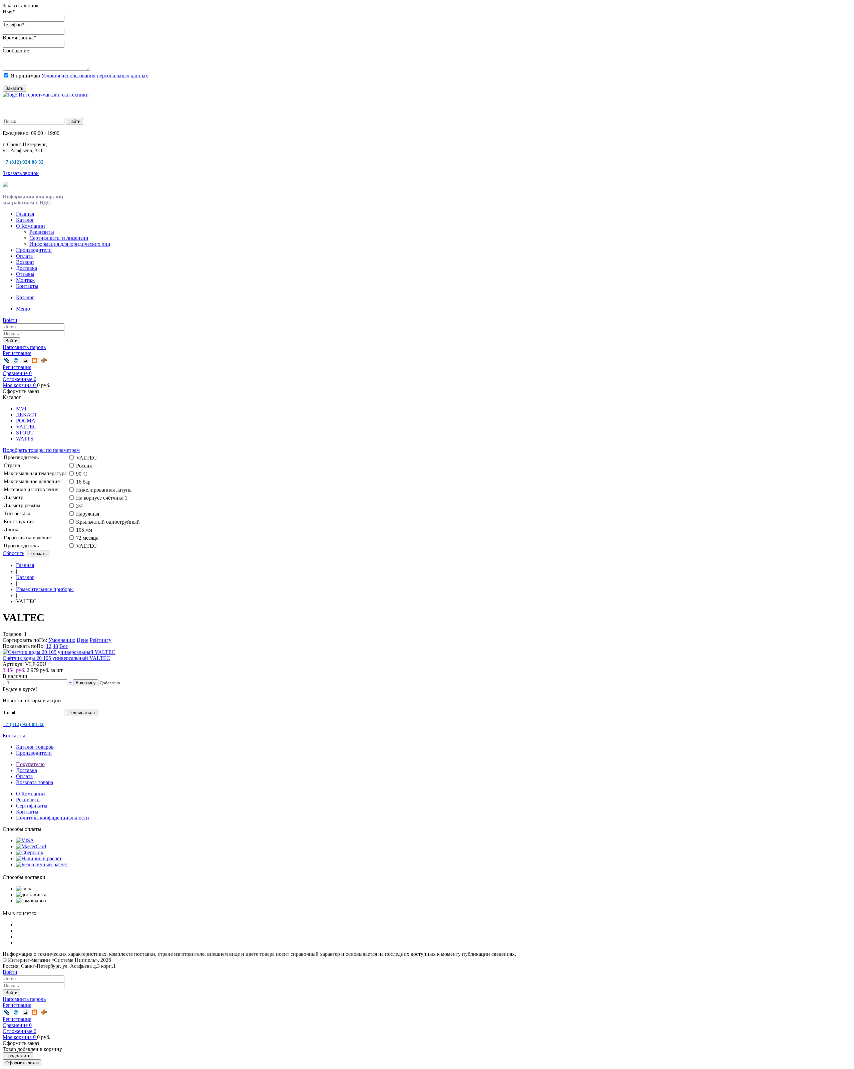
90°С (81, 474)
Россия (84, 466)
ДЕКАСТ (26, 414)
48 (55, 646)
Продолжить (17, 1055)
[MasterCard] (31, 846)
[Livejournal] (6, 360)
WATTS (24, 438)
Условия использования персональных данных (94, 75)
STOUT (25, 432)
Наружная (87, 514)
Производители (34, 250)
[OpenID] (44, 360)
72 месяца (87, 538)
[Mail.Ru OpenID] (16, 360)
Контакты (27, 286)
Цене (82, 640)
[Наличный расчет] (39, 858)
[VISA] (25, 840)
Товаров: (13, 634)
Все (63, 646)
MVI (21, 408)
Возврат (25, 262)
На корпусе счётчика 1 (101, 498)
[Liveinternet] (25, 360)
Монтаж (25, 280)
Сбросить (13, 553)
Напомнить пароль (24, 347)
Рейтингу (100, 640)
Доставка (26, 268)
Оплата (24, 256)
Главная (25, 214)
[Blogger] (34, 360)
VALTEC (26, 426)
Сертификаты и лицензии (58, 238)
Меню (23, 309)
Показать (37, 553)
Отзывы (25, 274)
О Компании (30, 226)
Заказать (14, 88)
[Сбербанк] (29, 852)
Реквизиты (41, 232)
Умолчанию (61, 640)
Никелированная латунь (103, 490)
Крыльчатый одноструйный (108, 522)
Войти (11, 340)
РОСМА (25, 420)
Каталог (25, 220)
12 (48, 646)
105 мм (84, 530)
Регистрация (17, 353)
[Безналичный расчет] (42, 864)
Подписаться (81, 712)
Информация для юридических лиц (69, 244)
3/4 (79, 506)
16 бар (83, 482)
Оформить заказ (22, 1062)
